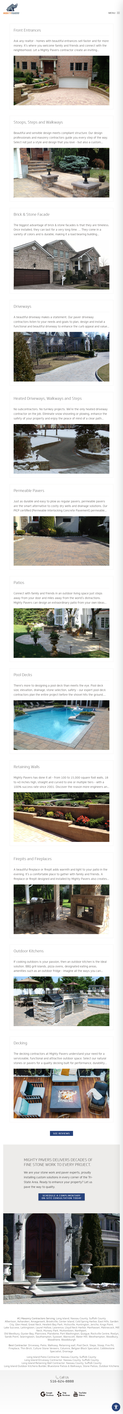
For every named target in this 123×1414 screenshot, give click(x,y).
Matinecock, (108, 1327)
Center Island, (67, 1321)
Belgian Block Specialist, (85, 1348)
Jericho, (94, 1324)
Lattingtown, (27, 1327)
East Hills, (103, 1321)
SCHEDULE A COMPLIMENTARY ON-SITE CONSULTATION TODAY (62, 1197)
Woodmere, (54, 1339)
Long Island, (62, 1318)
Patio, (43, 1345)
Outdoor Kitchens (29, 950)
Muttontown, (67, 1330)
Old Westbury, (12, 1333)
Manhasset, (93, 1327)
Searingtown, (27, 1336)
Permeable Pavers (29, 490)
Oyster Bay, (27, 1333)
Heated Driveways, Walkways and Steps (48, 398)
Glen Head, (21, 1324)
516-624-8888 (62, 1381)
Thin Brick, (26, 1348)
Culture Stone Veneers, (46, 1348)
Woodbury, (112, 1336)
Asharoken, (23, 1321)
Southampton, (44, 1336)
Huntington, (83, 1324)
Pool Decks (23, 674)
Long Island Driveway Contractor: (43, 1360)
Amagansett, (38, 1321)
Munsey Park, (51, 1330)
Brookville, (52, 1321)
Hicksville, (69, 1324)
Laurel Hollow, (44, 1327)
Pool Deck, (83, 1345)
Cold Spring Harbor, (86, 1321)
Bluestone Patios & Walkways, (65, 1366)
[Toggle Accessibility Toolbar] (116, 1407)
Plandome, (53, 1333)
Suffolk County (97, 1318)
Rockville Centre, (100, 1333)
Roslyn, (115, 1333)
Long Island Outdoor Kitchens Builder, (25, 1366)
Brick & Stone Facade (32, 214)
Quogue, (85, 1333)
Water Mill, (82, 1336)
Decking (20, 1042)
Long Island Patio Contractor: (43, 1356)
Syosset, (58, 1336)
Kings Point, (107, 1324)
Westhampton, (97, 1336)
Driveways (22, 306)
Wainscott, (69, 1336)
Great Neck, (35, 1324)
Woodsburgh (68, 1339)
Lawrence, (58, 1327)
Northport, (81, 1330)
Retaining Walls (27, 766)
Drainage (67, 1351)
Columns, (65, 1348)
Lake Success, (12, 1327)
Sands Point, (12, 1336)
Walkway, (53, 1345)
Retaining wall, (67, 1345)
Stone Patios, (90, 1366)
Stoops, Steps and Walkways (38, 122)
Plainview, (41, 1333)
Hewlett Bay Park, (52, 1324)
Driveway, (34, 1345)
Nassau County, (79, 1318)
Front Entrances (27, 30)
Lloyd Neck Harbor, (75, 1327)
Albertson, (11, 1321)
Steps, (93, 1345)
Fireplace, (14, 1348)
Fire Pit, (109, 1345)
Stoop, (101, 1345)
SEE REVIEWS (61, 1133)
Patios (19, 582)
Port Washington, (70, 1333)
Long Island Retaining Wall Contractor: (44, 1363)
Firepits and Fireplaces (33, 858)
